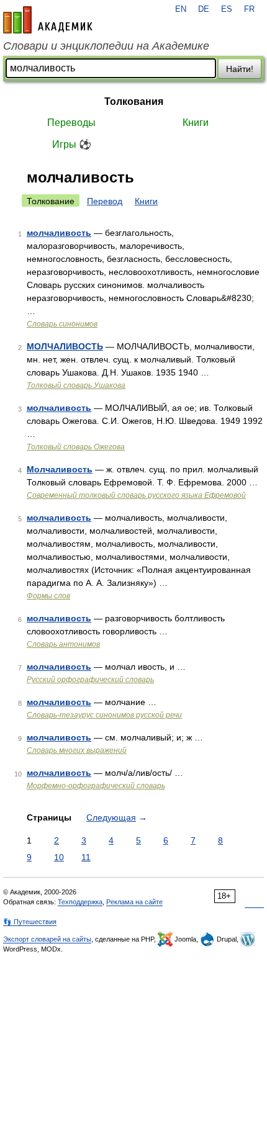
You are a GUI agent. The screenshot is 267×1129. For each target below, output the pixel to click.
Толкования (133, 101)
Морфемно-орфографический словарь (96, 785)
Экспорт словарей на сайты (47, 939)
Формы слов (48, 595)
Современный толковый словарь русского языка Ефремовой (136, 495)
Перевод (104, 201)
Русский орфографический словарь (90, 679)
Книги (196, 122)
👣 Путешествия (30, 921)
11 (86, 857)
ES (226, 9)
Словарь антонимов (63, 644)
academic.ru (48, 20)
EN (180, 9)
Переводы (71, 122)
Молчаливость (60, 469)
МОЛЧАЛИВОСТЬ (65, 346)
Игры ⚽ (71, 144)
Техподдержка (80, 902)
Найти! (239, 69)
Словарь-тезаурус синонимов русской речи (104, 715)
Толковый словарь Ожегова (76, 447)
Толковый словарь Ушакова (76, 385)
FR (249, 9)
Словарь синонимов (62, 324)
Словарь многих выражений (77, 750)
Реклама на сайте (134, 902)
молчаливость (59, 233)
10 (59, 857)
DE (203, 9)
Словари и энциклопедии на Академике (106, 46)
